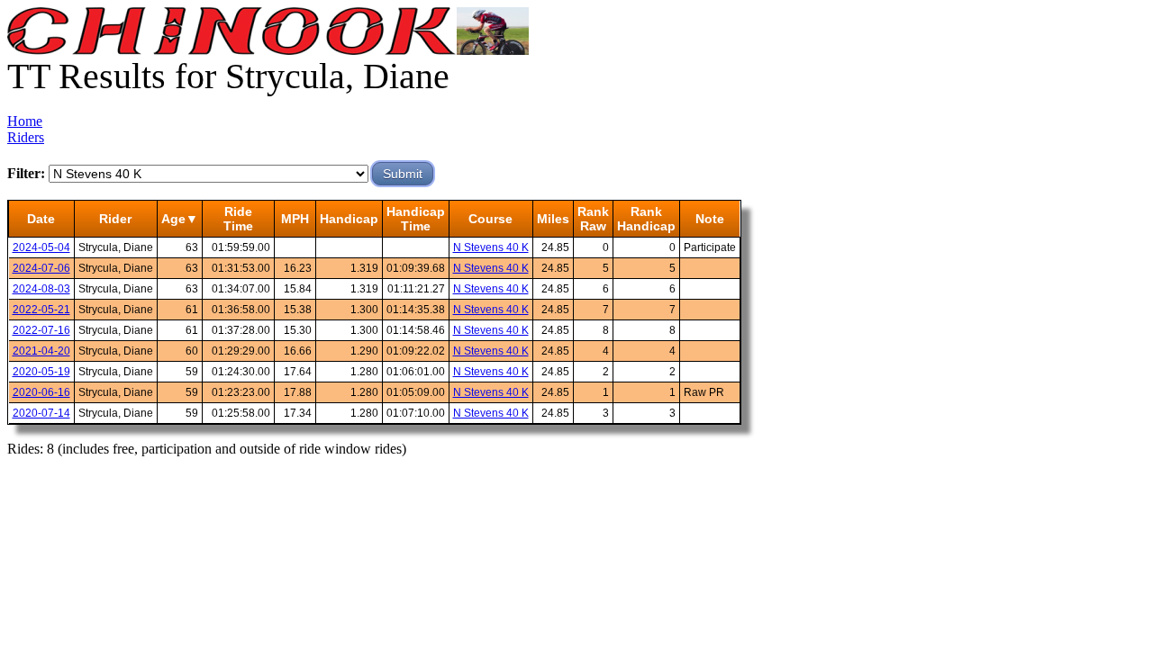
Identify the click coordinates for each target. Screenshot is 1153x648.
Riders (25, 137)
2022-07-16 (41, 330)
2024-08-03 (41, 289)
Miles (553, 219)
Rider (115, 219)
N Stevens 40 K (491, 247)
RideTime (238, 218)
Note (709, 219)
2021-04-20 (41, 351)
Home (24, 121)
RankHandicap (646, 218)
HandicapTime (415, 218)
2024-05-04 (41, 247)
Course (490, 219)
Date (41, 219)
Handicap (349, 219)
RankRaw (593, 218)
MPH (295, 219)
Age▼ (179, 219)
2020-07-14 (41, 413)
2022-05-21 (41, 309)
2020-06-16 (41, 392)
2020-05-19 (41, 371)
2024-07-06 (41, 268)
